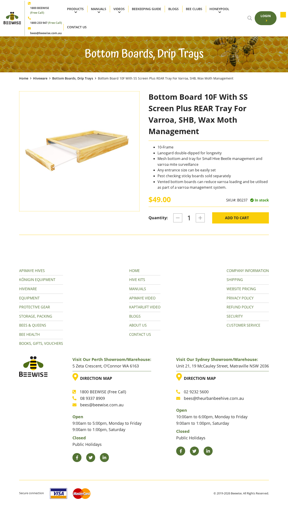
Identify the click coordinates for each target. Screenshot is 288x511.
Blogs (173, 9)
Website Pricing (241, 288)
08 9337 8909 (92, 398)
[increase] (200, 217)
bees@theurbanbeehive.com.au (214, 398)
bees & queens (32, 325)
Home (23, 78)
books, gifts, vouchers (41, 343)
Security (235, 316)
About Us (138, 325)
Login (266, 16)
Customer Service (243, 325)
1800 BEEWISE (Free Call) (103, 391)
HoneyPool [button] (219, 9)
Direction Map (95, 377)
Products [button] (75, 9)
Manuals (137, 288)
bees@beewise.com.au (46, 33)
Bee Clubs (194, 9)
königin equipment (37, 279)
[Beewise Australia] (12, 18)
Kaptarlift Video (144, 307)
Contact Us (77, 27)
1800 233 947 (46, 23)
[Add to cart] (281, 18)
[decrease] (177, 217)
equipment (29, 298)
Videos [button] (119, 9)
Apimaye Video (142, 298)
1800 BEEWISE (39, 10)
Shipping (235, 279)
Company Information (248, 270)
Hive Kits (137, 279)
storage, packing (35, 316)
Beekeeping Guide (146, 9)
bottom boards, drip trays (72, 78)
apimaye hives (32, 270)
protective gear (34, 307)
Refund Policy (240, 307)
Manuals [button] (98, 9)
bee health (29, 334)
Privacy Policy (240, 298)
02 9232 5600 (196, 391)
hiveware (40, 78)
